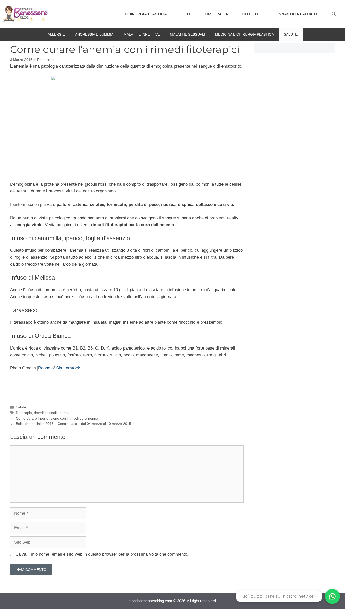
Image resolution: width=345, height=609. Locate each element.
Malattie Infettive (142, 34)
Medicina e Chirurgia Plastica (244, 34)
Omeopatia (216, 14)
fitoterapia (24, 413)
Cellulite (251, 14)
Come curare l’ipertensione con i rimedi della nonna (57, 418)
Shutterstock (68, 368)
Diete (186, 14)
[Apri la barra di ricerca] (333, 14)
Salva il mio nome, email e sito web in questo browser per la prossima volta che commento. (102, 554)
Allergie (56, 34)
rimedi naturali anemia (51, 413)
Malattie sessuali (187, 34)
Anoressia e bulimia (94, 34)
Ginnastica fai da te (296, 14)
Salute (291, 34)
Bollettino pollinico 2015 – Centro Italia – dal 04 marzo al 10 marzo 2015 (73, 424)
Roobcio (46, 368)
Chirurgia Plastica (146, 14)
